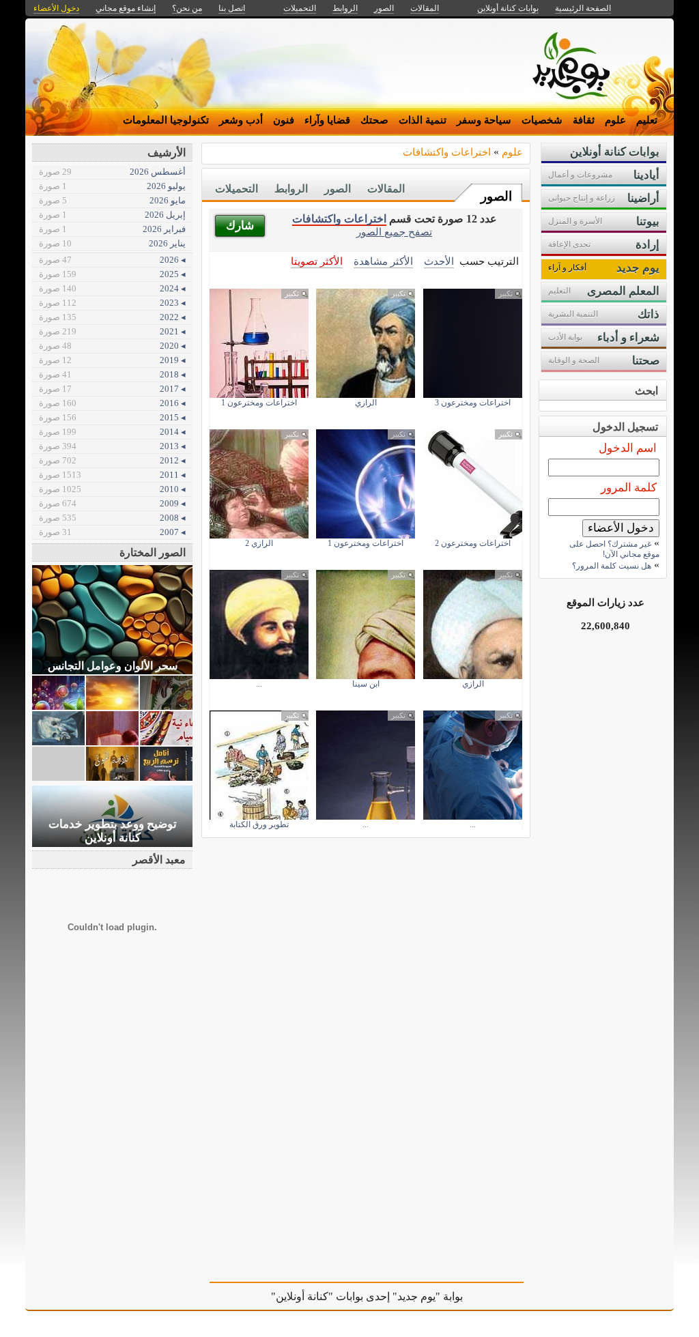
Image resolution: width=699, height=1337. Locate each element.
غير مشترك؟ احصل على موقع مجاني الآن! (614, 549)
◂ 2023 (112, 303)
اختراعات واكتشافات (447, 152)
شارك (240, 225)
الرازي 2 (259, 543)
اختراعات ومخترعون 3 (473, 402)
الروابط (291, 189)
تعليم (646, 120)
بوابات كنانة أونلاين (508, 8)
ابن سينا (366, 684)
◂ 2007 (112, 532)
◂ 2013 (112, 446)
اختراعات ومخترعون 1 (259, 402)
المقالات (386, 189)
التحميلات (236, 189)
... (259, 684)
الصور (496, 196)
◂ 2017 (112, 389)
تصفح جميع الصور (394, 232)
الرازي (366, 402)
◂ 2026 (112, 260)
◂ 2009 (112, 503)
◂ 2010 (112, 489)
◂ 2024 (112, 288)
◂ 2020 (112, 346)
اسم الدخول (628, 448)
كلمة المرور (629, 487)
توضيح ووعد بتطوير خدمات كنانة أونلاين (112, 831)
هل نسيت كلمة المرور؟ (611, 566)
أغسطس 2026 (112, 172)
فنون (283, 120)
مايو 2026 (112, 200)
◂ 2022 (112, 317)
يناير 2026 (112, 243)
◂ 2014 (112, 432)
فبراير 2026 (112, 229)
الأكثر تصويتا (317, 261)
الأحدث (439, 261)
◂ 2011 (112, 475)
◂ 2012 (112, 460)
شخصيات (542, 120)
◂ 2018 (112, 374)
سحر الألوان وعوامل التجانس (112, 666)
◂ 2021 (112, 331)
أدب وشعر (241, 120)
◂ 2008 (112, 518)
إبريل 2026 (112, 215)
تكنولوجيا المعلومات (166, 120)
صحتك (374, 120)
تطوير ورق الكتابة (259, 824)
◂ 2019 (112, 360)
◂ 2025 (112, 274)
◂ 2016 (112, 403)
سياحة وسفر (484, 120)
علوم (615, 120)
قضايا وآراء (327, 120)
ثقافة (584, 120)
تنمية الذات (422, 120)
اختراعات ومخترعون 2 (473, 543)
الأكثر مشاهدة (383, 261)
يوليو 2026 (112, 186)
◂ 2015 (112, 417)
